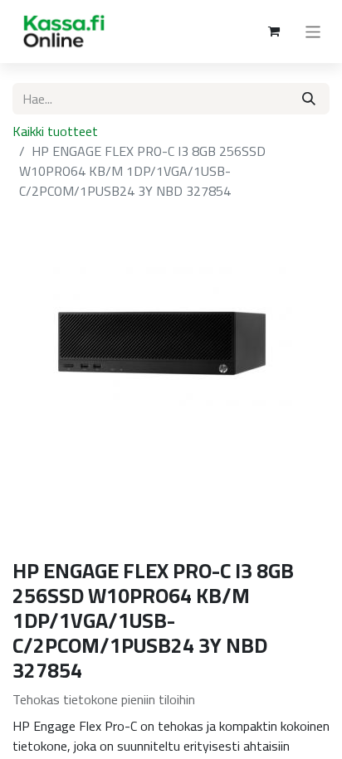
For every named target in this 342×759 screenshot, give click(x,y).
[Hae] (309, 98)
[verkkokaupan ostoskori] (274, 31)
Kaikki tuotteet (55, 131)
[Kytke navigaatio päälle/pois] (313, 31)
